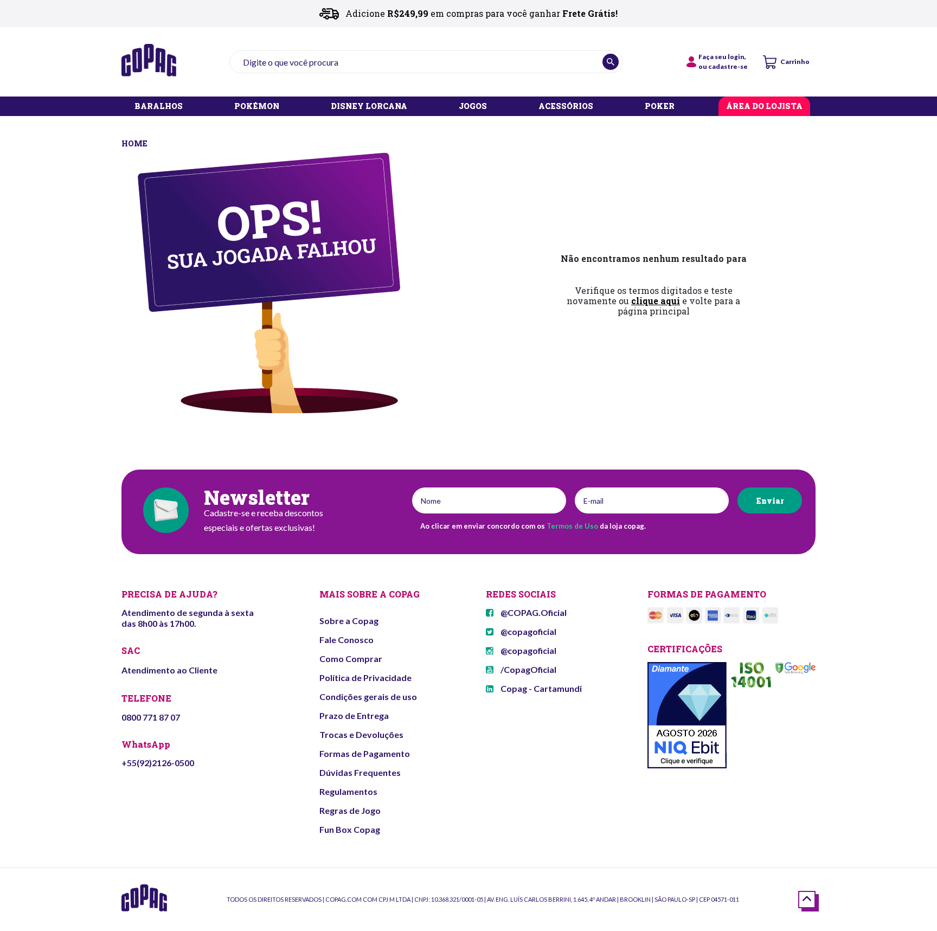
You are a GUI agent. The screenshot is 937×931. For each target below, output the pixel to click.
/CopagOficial (527, 669)
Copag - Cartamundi (540, 688)
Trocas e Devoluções (361, 734)
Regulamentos (348, 791)
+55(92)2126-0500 (157, 762)
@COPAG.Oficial (533, 612)
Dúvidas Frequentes (360, 772)
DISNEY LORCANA (369, 106)
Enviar (770, 501)
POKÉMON (256, 106)
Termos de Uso (572, 526)
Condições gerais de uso (368, 696)
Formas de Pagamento (364, 753)
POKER (660, 106)
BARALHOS (158, 106)
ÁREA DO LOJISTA (764, 106)
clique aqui (655, 300)
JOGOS (473, 106)
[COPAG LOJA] (135, 142)
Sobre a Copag (348, 620)
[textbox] (426, 61)
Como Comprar (350, 658)
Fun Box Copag (349, 829)
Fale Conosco (346, 639)
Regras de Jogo (350, 810)
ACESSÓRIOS (565, 106)
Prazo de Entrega (354, 715)
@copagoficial (527, 631)
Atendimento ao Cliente (169, 670)
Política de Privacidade (365, 677)
